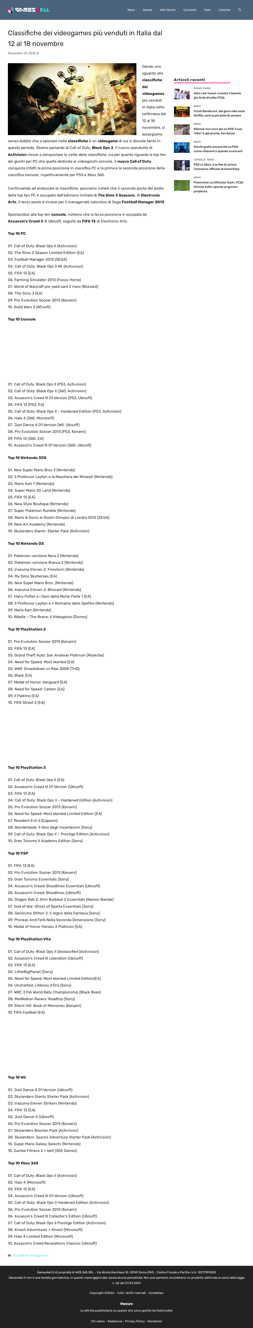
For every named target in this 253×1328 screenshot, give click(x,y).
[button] (239, 10)
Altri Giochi (168, 10)
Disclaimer (155, 1321)
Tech (207, 10)
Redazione (115, 1321)
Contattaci (156, 1293)
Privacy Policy (135, 1321)
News (131, 10)
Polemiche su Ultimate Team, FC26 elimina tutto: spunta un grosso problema (218, 187)
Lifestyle (224, 10)
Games (147, 10)
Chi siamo (98, 1321)
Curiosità (189, 10)
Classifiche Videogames (30, 1255)
